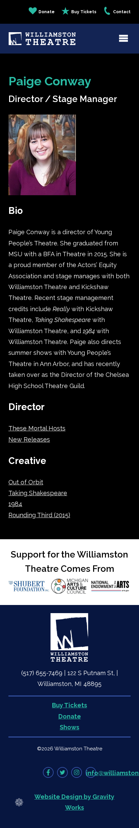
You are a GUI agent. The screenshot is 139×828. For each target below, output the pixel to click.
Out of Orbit (25, 482)
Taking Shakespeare (37, 493)
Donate (46, 11)
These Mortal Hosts (36, 428)
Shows (69, 727)
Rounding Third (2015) (39, 515)
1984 (15, 503)
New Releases (29, 439)
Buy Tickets (83, 11)
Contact (122, 11)
